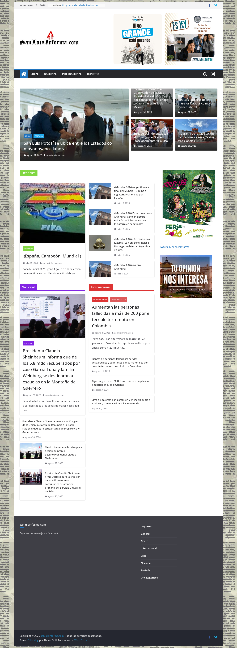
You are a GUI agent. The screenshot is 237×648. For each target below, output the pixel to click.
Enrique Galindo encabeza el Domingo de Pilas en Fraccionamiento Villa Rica (86, 145)
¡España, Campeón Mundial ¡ (52, 255)
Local (35, 74)
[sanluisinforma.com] (24, 74)
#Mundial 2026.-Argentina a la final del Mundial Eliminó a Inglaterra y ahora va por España (132, 192)
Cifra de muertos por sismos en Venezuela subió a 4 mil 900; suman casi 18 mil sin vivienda (121, 401)
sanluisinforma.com (69, 154)
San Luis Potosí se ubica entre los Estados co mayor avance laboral (196, 103)
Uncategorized (119, 299)
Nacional (50, 74)
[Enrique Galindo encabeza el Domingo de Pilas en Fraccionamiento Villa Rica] (87, 91)
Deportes (93, 74)
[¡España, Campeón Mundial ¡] (52, 213)
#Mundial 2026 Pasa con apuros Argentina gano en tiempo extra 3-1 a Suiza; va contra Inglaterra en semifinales (133, 218)
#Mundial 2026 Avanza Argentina (127, 266)
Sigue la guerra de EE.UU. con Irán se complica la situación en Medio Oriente (120, 382)
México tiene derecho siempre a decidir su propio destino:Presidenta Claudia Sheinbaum (63, 452)
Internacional (72, 74)
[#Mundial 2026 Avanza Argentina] (100, 269)
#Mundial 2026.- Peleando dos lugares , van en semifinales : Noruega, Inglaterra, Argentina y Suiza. (132, 244)
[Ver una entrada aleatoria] (213, 74)
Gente (144, 540)
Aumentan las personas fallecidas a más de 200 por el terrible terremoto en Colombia (121, 316)
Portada (52, 135)
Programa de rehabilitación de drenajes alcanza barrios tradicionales (196, 137)
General (145, 533)
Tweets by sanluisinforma (174, 246)
